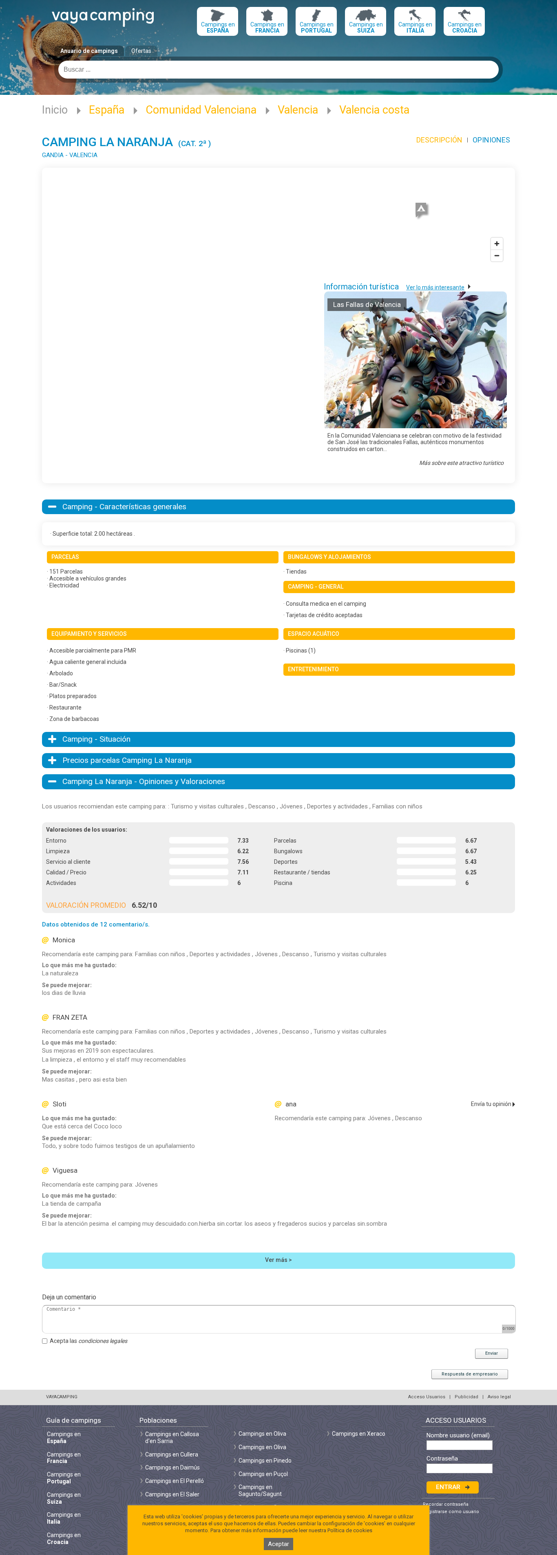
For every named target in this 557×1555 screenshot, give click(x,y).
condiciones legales (102, 1341)
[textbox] (278, 70)
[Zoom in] (497, 244)
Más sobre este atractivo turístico (461, 463)
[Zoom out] (497, 255)
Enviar (491, 1353)
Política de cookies (349, 1530)
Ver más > (278, 1260)
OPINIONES (491, 140)
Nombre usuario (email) (458, 1435)
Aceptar (278, 1544)
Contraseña (442, 1458)
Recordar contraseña (446, 1504)
